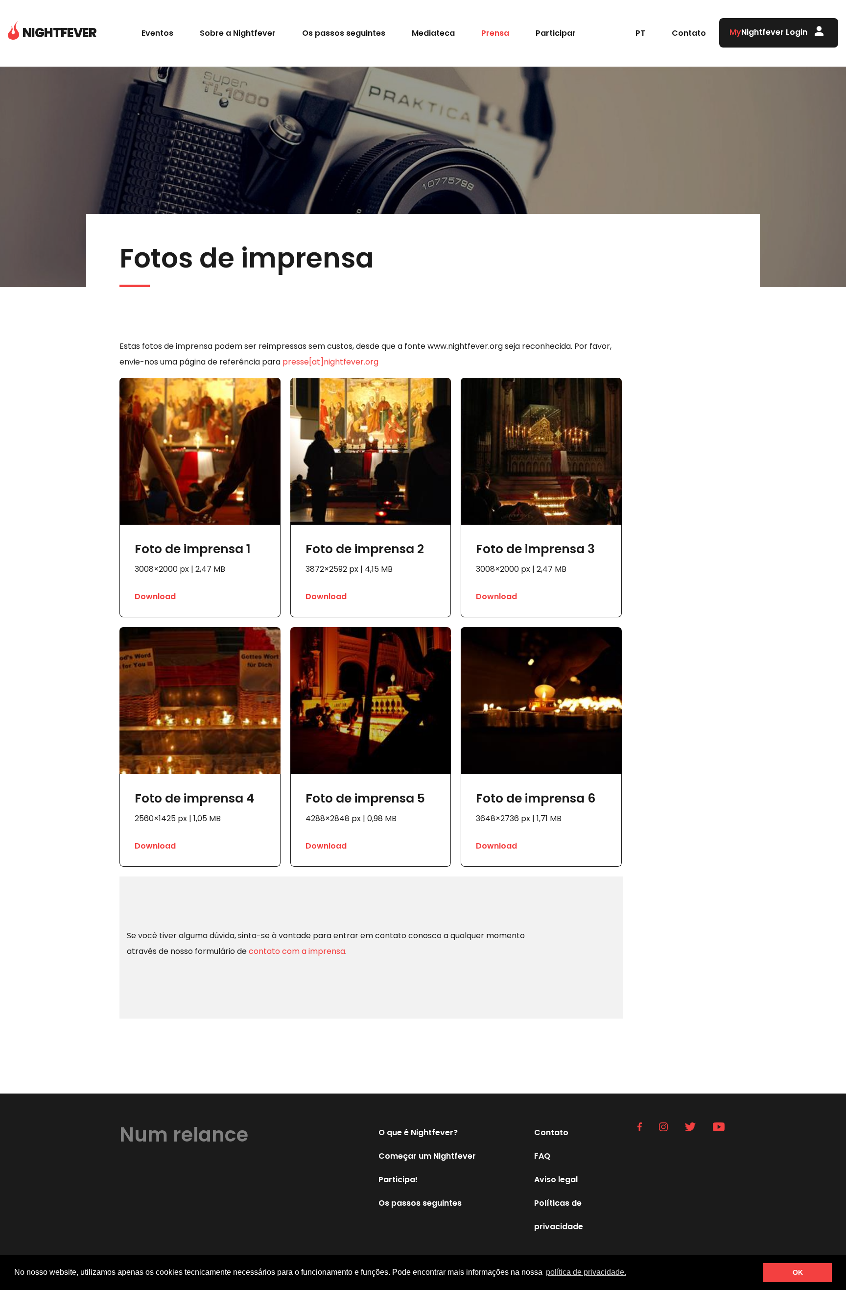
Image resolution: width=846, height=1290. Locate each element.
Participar (556, 33)
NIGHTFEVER (59, 33)
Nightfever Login (768, 32)
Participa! (398, 1179)
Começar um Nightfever (427, 1156)
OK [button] (798, 1272)
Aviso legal (556, 1179)
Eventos (157, 33)
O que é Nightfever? (418, 1132)
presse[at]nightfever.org (330, 361)
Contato (689, 33)
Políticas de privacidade (558, 1214)
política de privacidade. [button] (586, 1272)
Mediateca (433, 33)
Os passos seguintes (343, 33)
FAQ (542, 1156)
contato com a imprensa (297, 951)
